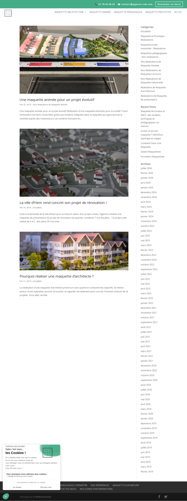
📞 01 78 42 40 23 (105, 4)
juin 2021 (145, 336)
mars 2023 (146, 245)
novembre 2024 (149, 197)
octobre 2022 (147, 264)
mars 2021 (146, 351)
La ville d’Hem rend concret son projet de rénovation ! (63, 202)
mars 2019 (146, 466)
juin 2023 (145, 235)
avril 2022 (146, 288)
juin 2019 (145, 452)
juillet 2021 (146, 331)
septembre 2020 (149, 380)
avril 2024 (146, 201)
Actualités (37, 207)
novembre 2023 (149, 221)
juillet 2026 (146, 168)
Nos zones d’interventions (96, 488)
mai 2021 (145, 341)
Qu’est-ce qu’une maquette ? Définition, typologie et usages (152, 134)
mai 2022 (145, 283)
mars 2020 (146, 408)
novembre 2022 (149, 259)
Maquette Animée (100, 12)
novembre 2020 (149, 370)
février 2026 (147, 173)
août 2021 (146, 327)
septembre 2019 (149, 437)
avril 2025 (146, 182)
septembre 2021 (149, 322)
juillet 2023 (146, 230)
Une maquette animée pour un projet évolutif (57, 99)
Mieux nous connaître (73, 485)
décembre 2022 (148, 254)
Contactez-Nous (66, 488)
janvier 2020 (147, 418)
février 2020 (147, 413)
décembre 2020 (148, 365)
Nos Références (100, 485)
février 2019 (147, 471)
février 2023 (147, 250)
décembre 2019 (148, 423)
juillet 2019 (146, 447)
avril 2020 (146, 404)
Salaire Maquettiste (151, 151)
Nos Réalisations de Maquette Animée (50, 104)
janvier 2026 (147, 177)
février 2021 (147, 356)
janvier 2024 (147, 216)
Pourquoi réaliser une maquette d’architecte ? (57, 276)
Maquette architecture (69, 12)
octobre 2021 (147, 317)
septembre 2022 (149, 269)
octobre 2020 (147, 375)
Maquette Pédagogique (128, 12)
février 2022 (147, 298)
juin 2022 (145, 279)
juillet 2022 (146, 274)
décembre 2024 (148, 192)
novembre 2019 (149, 428)
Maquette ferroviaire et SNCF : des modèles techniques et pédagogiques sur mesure (153, 119)
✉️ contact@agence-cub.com (135, 4)
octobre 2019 (147, 433)
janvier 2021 (147, 360)
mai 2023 (145, 240)
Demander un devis (169, 5)
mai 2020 (145, 399)
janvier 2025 (147, 187)
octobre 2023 (147, 225)
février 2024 (147, 211)
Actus (178, 12)
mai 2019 (145, 457)
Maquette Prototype (158, 12)
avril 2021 (146, 346)
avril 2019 (146, 461)
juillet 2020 (146, 389)
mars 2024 (146, 206)
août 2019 (146, 442)
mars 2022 (146, 293)
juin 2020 (145, 394)
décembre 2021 (148, 307)
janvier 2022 (147, 303)
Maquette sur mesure (126, 485)
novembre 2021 (149, 312)
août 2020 (146, 384)
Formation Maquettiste (152, 156)
